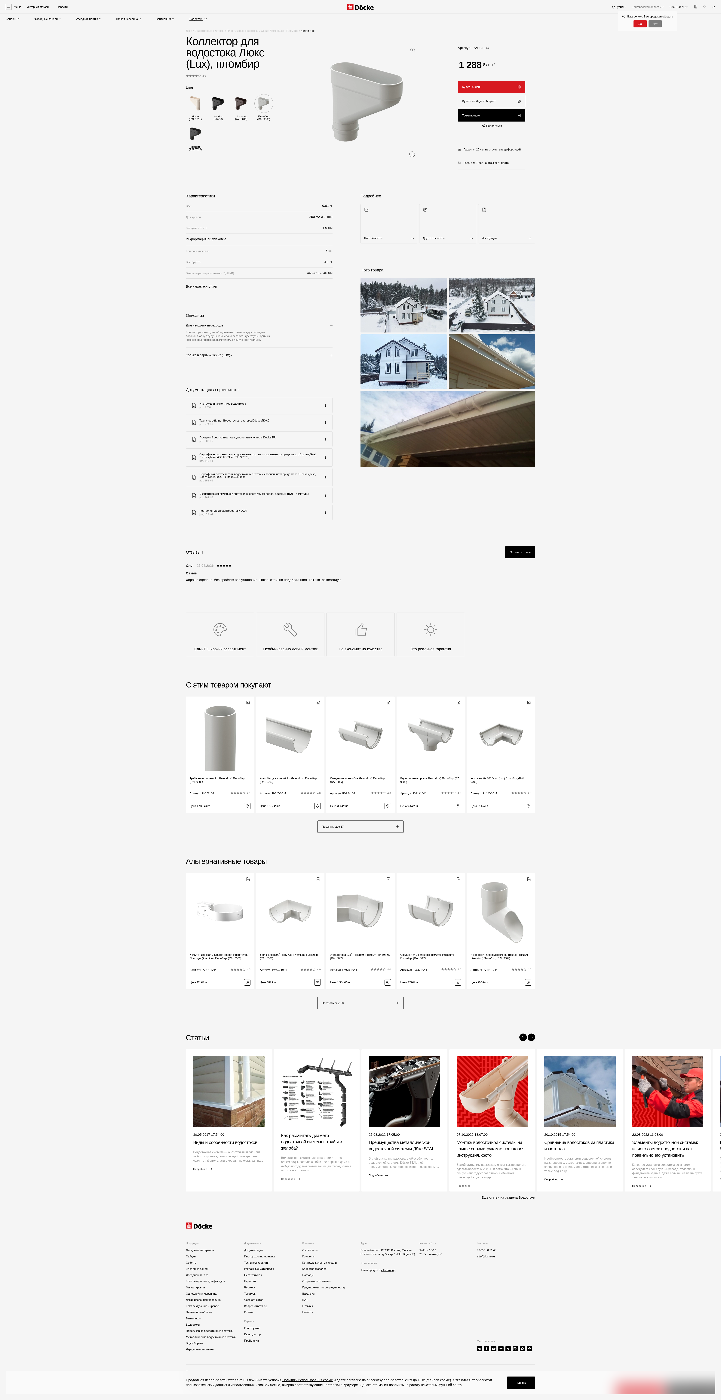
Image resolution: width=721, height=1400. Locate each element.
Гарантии (250, 1281)
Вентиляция (163, 18)
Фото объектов (253, 1299)
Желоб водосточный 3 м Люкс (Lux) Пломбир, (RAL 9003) (288, 780)
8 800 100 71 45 (486, 1250)
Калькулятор (252, 1334)
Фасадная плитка (87, 18)
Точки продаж (471, 115)
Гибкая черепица (127, 18)
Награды (308, 1275)
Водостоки (196, 18)
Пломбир (292, 30)
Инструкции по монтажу (259, 1256)
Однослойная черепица (201, 1293)
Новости (307, 1312)
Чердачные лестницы (200, 1349)
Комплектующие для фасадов (205, 1281)
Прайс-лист (251, 1340)
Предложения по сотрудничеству (323, 1287)
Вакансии (308, 1293)
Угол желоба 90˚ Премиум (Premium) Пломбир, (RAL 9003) (289, 956)
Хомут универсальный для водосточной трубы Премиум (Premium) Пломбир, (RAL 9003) (219, 956)
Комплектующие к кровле (202, 1306)
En (713, 6)
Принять (521, 1382)
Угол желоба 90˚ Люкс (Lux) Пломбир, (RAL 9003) (497, 780)
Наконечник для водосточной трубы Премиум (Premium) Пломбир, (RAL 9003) (499, 956)
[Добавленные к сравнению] (696, 7)
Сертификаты (253, 1275)
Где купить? (618, 6)
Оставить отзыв (520, 552)
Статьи (248, 1312)
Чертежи (249, 1287)
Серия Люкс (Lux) (272, 30)
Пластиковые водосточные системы (209, 1330)
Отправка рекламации (316, 1281)
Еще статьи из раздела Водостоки (508, 1197)
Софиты (191, 1262)
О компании (310, 1250)
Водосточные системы (209, 30)
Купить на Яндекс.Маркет (479, 101)
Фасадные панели (46, 18)
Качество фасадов (314, 1268)
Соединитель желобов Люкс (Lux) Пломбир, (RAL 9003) (357, 780)
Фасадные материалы (200, 1250)
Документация (253, 1250)
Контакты (308, 1256)
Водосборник (194, 1343)
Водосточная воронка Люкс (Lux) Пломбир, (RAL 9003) (430, 780)
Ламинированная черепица (203, 1299)
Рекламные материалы (259, 1268)
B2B (305, 1299)
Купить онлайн (471, 86)
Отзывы (307, 1306)
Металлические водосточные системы (211, 1337)
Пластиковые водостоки (242, 30)
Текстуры (250, 1293)
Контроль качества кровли (319, 1262)
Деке (189, 30)
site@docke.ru (486, 1256)
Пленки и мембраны (199, 1312)
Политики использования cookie (307, 1380)
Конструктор (252, 1328)
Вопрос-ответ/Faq (255, 1306)
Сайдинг (11, 18)
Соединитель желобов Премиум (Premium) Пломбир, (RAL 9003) (427, 956)
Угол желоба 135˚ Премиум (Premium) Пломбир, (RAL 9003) (360, 956)
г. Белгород (388, 1270)
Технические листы (256, 1262)
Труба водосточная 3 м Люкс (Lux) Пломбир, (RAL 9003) (217, 780)
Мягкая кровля (195, 1287)
